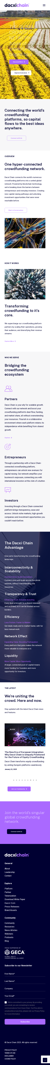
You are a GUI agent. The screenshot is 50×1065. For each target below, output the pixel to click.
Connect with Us (16, 138)
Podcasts (9, 937)
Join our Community (18, 789)
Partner (8, 892)
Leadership (10, 872)
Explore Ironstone (21, 73)
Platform (8, 888)
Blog (7, 941)
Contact (8, 876)
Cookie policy (10, 1059)
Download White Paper (15, 899)
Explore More (9, 341)
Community (10, 923)
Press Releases (12, 906)
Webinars (9, 934)
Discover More (18, 62)
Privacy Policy (11, 1050)
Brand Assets (11, 910)
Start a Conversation (15, 210)
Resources (9, 926)
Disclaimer (9, 1056)
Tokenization (10, 896)
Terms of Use (10, 1053)
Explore (7, 438)
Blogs (12, 729)
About (7, 868)
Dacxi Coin (10, 903)
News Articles (11, 930)
